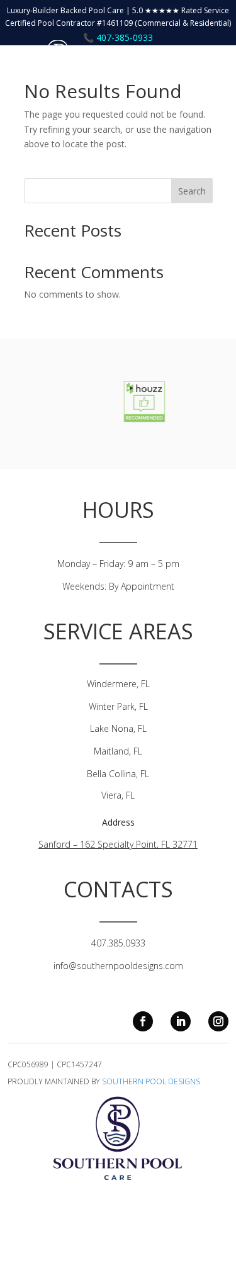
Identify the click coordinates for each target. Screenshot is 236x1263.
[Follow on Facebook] (143, 1021)
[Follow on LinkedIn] (181, 1021)
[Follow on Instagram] (218, 1021)
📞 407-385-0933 (118, 37)
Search (192, 191)
